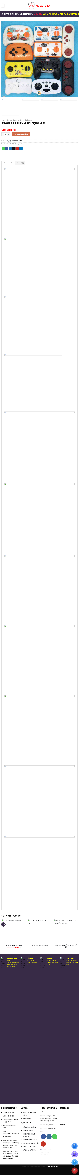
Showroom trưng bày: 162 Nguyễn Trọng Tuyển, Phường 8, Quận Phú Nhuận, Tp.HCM (48, 1118)
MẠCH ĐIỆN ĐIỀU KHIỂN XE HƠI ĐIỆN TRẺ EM (66, 946)
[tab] (8, 163)
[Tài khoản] (70, 5)
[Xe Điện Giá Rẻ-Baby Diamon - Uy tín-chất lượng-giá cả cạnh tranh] (39, 5)
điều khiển (6, 144)
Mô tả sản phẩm (8, 163)
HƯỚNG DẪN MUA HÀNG (29, 1147)
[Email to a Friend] (14, 148)
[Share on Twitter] (10, 148)
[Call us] (54, 1136)
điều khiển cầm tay (13, 144)
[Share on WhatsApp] (3, 148)
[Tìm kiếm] (73, 5)
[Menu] (2, 5)
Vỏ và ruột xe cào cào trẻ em (14, 945)
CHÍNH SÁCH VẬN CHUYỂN (30, 1140)
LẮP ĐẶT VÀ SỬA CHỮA (29, 1150)
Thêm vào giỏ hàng (21, 134)
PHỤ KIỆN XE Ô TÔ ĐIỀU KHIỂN (24, 120)
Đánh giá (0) (20, 163)
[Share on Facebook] (6, 148)
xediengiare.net (53, 1166)
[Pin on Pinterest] (17, 148)
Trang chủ (4, 120)
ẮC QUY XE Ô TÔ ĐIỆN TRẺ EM (40, 945)
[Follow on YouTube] (43, 1144)
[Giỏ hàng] (77, 5)
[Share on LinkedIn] (21, 148)
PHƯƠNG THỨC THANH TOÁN (31, 1143)
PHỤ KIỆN (12, 120)
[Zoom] (4, 95)
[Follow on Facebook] (43, 1136)
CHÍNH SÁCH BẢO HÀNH (29, 1127)
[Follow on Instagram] (49, 1136)
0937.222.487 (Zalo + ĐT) (47, 1125)
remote (20, 144)
